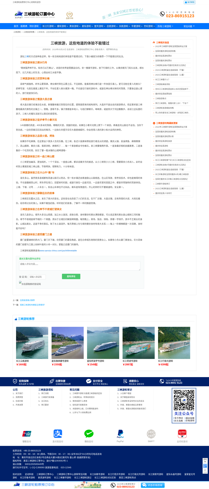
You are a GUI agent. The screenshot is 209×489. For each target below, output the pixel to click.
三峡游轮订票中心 (45, 474)
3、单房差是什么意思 (78, 401)
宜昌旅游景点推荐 (27, 300)
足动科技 (29, 474)
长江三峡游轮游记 (82, 477)
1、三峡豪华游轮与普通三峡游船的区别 (86, 393)
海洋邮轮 (190, 2)
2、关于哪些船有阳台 (126, 397)
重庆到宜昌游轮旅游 (163, 141)
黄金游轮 (74, 26)
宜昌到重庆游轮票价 (163, 61)
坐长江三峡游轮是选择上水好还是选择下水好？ (174, 89)
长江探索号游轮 (155, 474)
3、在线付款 (18, 401)
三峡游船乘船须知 (162, 84)
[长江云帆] (32, 358)
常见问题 (190, 26)
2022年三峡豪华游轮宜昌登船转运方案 (171, 46)
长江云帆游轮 (22, 361)
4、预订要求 (43, 405)
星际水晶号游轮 (173, 474)
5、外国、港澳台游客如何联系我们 (131, 409)
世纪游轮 (148, 26)
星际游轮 (86, 26)
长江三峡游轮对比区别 (105, 477)
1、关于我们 (18, 393)
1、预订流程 (43, 393)
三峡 (26, 56)
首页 (16, 26)
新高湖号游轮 (44, 477)
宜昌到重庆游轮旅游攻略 (165, 51)
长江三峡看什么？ (162, 80)
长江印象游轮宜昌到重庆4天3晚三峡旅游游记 (173, 174)
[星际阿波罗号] (103, 358)
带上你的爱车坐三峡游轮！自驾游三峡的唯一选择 (175, 113)
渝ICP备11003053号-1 (57, 460)
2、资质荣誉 (18, 397)
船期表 (24, 26)
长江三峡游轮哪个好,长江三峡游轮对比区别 (173, 160)
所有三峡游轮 (166, 26)
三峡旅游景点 (160, 99)
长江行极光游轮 (165, 361)
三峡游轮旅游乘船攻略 (164, 108)
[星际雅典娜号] (68, 358)
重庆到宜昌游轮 (161, 146)
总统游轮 (111, 26)
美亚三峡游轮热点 (127, 477)
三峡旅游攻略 (28, 32)
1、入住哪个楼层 (124, 393)
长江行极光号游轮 (136, 474)
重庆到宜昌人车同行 (163, 193)
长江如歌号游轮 (97, 474)
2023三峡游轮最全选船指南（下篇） (170, 70)
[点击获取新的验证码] (30, 284)
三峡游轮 (17, 32)
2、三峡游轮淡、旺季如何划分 (82, 397)
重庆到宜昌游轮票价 (163, 56)
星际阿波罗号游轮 (95, 361)
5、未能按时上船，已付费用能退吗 (84, 409)
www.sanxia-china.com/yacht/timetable (58, 250)
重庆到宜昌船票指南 (163, 94)
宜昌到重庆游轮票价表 (164, 136)
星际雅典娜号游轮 (60, 361)
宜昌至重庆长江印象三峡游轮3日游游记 (171, 179)
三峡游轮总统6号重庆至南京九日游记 (170, 65)
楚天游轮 (98, 26)
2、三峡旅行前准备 (46, 397)
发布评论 (71, 276)
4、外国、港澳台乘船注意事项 (129, 405)
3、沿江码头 (43, 401)
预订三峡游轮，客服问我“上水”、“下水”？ (172, 103)
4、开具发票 (18, 405)
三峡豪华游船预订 (162, 184)
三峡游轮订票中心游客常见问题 (72, 474)
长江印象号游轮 (27, 477)
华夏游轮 (136, 26)
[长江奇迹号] (139, 358)
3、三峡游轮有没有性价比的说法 (130, 401)
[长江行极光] (174, 358)
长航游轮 (123, 26)
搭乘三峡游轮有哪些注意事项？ (33, 305)
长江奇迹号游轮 (130, 361)
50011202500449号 (34, 464)
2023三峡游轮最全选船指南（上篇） (170, 75)
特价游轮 (34, 26)
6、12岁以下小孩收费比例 (80, 412)
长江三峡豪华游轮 (62, 477)
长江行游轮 (48, 26)
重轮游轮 (61, 26)
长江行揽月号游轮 (116, 474)
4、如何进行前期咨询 (78, 405)
